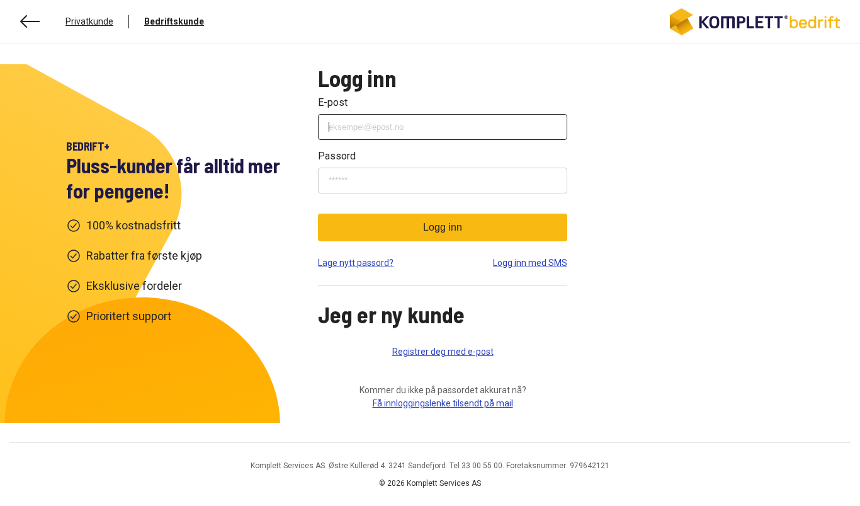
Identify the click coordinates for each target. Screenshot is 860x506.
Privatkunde (89, 21)
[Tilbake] (30, 22)
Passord (337, 156)
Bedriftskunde (174, 21)
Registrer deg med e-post (443, 352)
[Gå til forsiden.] (755, 21)
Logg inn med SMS (530, 263)
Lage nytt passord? (355, 263)
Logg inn (442, 227)
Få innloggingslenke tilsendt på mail (443, 403)
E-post (333, 102)
